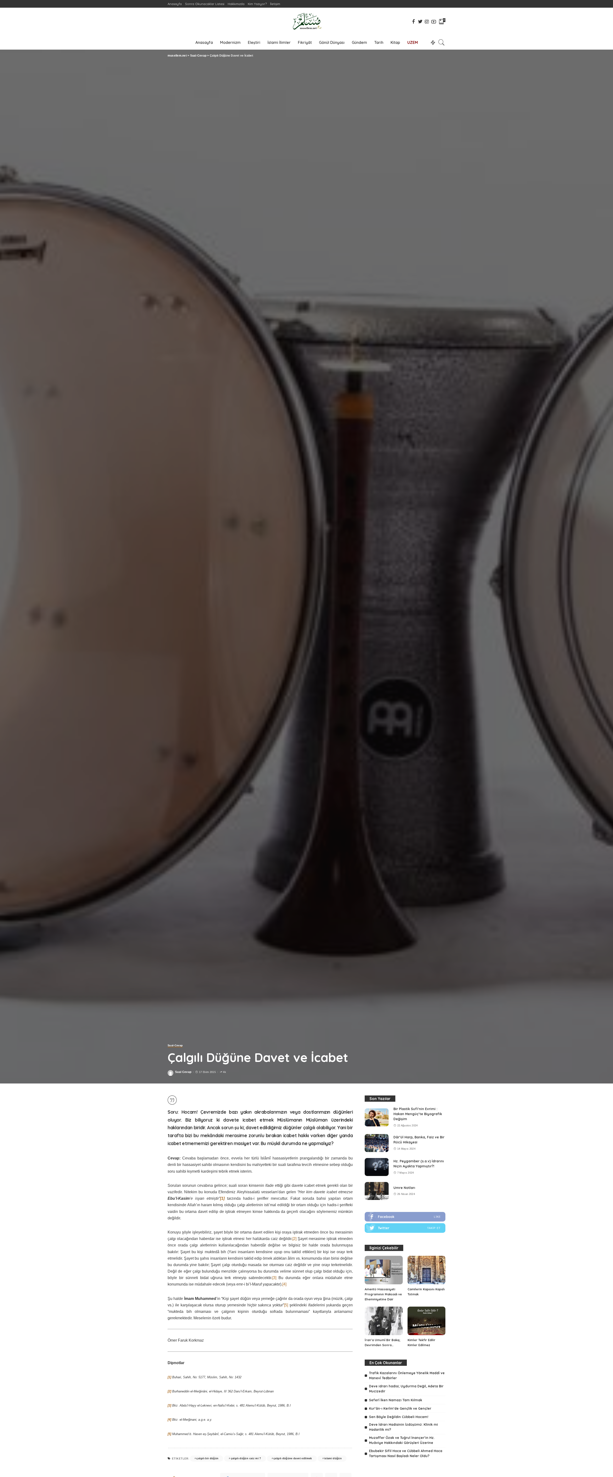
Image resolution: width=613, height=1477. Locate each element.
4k (224, 1072)
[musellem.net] (306, 21)
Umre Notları (404, 1188)
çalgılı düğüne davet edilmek (292, 1458)
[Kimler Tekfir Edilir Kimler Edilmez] (426, 1321)
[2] (294, 1239)
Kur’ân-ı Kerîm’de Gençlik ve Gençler (400, 1408)
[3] (274, 1278)
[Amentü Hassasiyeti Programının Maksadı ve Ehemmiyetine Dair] (384, 1270)
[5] (286, 1305)
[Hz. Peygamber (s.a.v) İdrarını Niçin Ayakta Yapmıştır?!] (377, 1167)
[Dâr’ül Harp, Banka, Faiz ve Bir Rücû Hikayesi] (377, 1143)
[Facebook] (405, 1217)
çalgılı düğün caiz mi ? (246, 1458)
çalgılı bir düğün (207, 1458)
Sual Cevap (183, 1072)
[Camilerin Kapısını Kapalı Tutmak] (426, 1270)
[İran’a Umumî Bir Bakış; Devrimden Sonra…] (384, 1321)
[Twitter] (405, 1228)
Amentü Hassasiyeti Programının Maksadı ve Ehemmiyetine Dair (383, 1294)
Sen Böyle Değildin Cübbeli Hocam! (398, 1417)
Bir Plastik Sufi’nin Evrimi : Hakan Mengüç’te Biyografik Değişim (417, 1114)
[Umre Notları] (377, 1191)
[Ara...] (441, 42)
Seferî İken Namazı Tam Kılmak (395, 1400)
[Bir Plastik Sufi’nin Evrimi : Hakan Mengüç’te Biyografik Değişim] (377, 1117)
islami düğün (333, 1458)
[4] (284, 1284)
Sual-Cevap (175, 1045)
